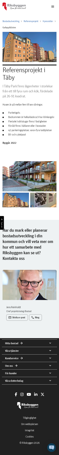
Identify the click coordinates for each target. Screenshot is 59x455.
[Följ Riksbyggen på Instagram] (22, 394)
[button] (29, 176)
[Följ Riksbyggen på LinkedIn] (35, 394)
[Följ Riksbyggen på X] (42, 394)
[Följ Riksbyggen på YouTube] (29, 394)
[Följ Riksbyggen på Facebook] (16, 394)
